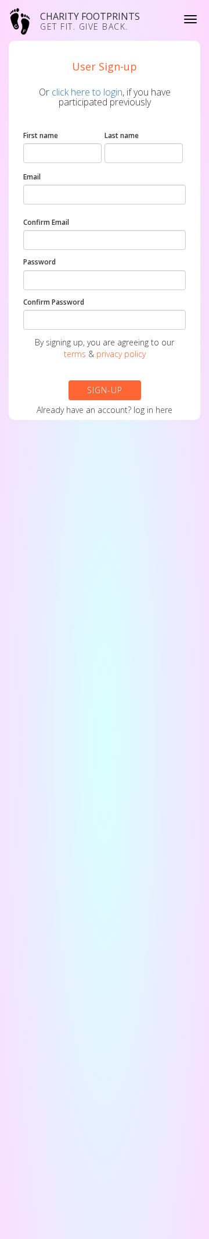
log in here (153, 409)
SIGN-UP (104, 390)
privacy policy (121, 353)
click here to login (87, 92)
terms (75, 353)
